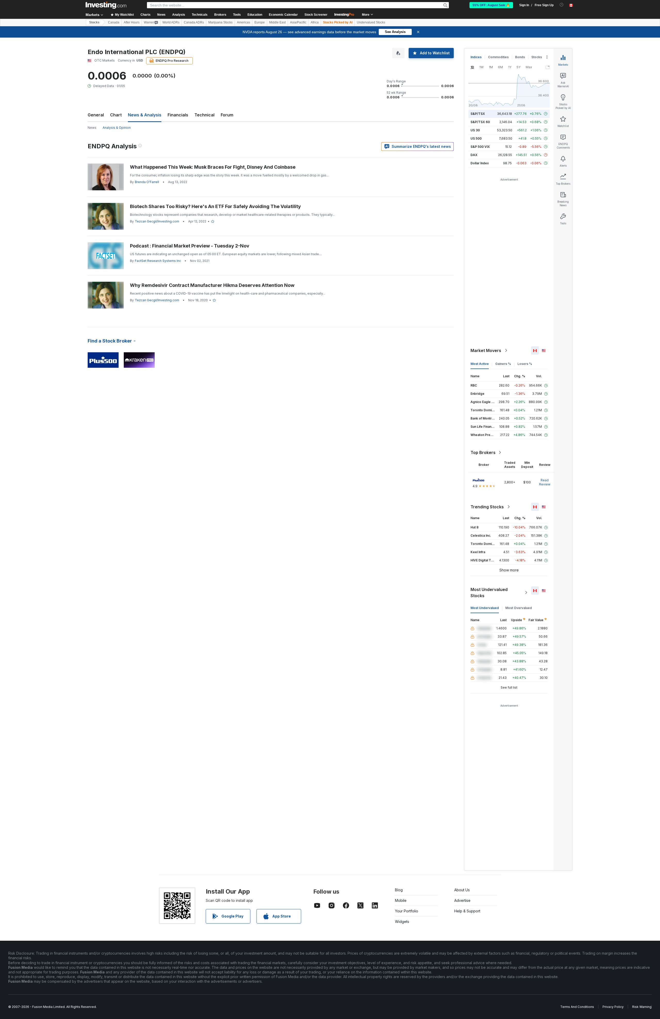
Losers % (524, 364)
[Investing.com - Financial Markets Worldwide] (106, 5)
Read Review (544, 482)
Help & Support (467, 911)
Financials (178, 114)
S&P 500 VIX (480, 147)
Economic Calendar (283, 14)
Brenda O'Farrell (147, 182)
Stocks (94, 22)
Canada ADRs (194, 22)
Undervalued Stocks (371, 22)
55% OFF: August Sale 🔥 (491, 5)
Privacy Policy (613, 1007)
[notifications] (562, 4)
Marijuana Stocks (220, 22)
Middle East (277, 22)
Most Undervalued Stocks (489, 592)
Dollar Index (480, 163)
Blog (399, 890)
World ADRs (170, 22)
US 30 (475, 130)
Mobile (401, 900)
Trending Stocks (487, 506)
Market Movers (486, 350)
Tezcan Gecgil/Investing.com (157, 221)
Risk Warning (641, 1007)
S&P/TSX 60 (480, 122)
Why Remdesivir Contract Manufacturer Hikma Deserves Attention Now (212, 285)
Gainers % (503, 364)
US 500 (476, 138)
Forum (227, 114)
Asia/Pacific (298, 22)
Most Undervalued (485, 608)
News (92, 128)
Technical (204, 114)
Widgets (402, 921)
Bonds (520, 57)
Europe (259, 22)
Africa (315, 22)
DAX (474, 155)
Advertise (462, 900)
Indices (476, 57)
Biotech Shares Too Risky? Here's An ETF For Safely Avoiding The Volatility (215, 206)
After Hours (131, 22)
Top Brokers (483, 452)
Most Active (480, 364)
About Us (462, 890)
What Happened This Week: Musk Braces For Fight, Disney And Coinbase (212, 167)
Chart (116, 114)
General (96, 114)
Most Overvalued (518, 608)
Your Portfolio (406, 911)
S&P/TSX (478, 114)
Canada (113, 22)
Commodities (498, 57)
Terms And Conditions (577, 1007)
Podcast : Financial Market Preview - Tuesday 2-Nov (189, 246)
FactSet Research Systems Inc (158, 261)
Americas (243, 22)
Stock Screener (315, 14)
